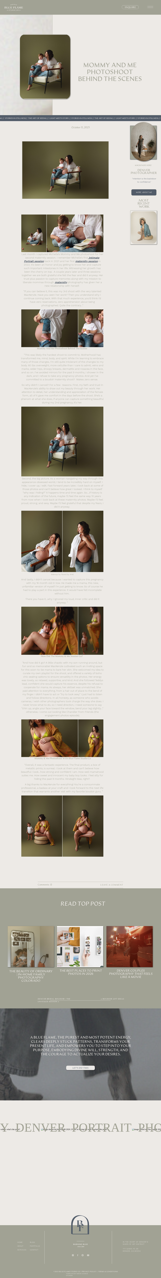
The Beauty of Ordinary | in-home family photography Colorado (31, 976)
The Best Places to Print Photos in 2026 (80, 972)
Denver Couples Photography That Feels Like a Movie (131, 974)
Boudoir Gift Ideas (113, 999)
